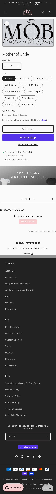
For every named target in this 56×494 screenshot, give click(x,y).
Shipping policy (45, 484)
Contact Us (10, 277)
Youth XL (10, 98)
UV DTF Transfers (14, 333)
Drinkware (10, 359)
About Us (9, 271)
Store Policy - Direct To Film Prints (22, 383)
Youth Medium (32, 85)
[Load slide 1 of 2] (26, 199)
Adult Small (11, 85)
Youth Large (33, 91)
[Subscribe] (47, 436)
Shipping (5, 115)
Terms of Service (13, 409)
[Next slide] (34, 199)
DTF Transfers (12, 327)
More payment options (28, 144)
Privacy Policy (12, 402)
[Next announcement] (51, 3)
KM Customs (16, 480)
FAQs (8, 296)
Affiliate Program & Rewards (19, 290)
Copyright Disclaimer (15, 415)
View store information (16, 159)
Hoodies (9, 352)
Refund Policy (12, 389)
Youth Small (43, 78)
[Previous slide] (22, 199)
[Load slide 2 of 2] (29, 199)
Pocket (9, 78)
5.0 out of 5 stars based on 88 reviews (28, 248)
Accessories (11, 365)
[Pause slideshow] (53, 199)
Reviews (9, 302)
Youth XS (24, 78)
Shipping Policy (13, 396)
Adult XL (9, 104)
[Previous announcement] (5, 3)
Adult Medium (12, 91)
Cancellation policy (33, 488)
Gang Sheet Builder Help (17, 283)
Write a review (28, 221)
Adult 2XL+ (27, 104)
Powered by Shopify (30, 480)
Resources (10, 309)
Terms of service (29, 484)
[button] (6, 12)
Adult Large (28, 98)
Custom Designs (13, 340)
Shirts (8, 346)
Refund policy (46, 480)
